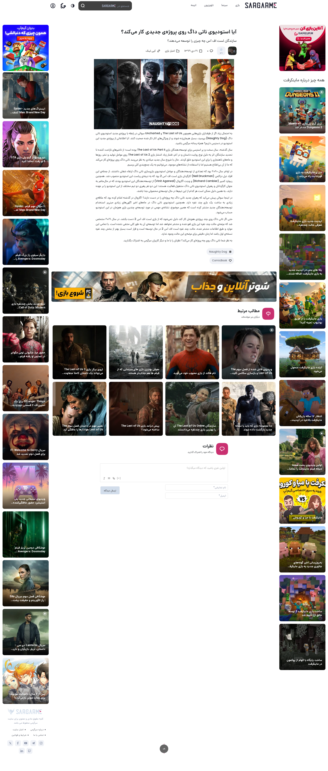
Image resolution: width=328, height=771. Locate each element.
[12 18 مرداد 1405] (302, 208)
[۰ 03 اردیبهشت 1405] (136, 409)
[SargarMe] (29, 711)
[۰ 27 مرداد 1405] (26, 437)
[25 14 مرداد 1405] (302, 257)
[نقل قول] (109, 478)
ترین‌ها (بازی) (151, 363)
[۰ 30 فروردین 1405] (79, 409)
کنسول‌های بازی (36, 492)
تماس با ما (38, 735)
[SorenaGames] (11, 711)
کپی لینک (151, 51)
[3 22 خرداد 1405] (249, 409)
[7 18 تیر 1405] (302, 403)
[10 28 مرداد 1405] (26, 144)
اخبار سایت (18, 729)
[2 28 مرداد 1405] (26, 290)
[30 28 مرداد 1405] (26, 681)
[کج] (104, 478)
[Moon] (72, 5)
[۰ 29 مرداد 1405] (302, 110)
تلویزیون (209, 5)
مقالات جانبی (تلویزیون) (32, 590)
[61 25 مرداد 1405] (26, 534)
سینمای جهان (37, 102)
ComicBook (219, 260)
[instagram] (41, 743)
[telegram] (33, 743)
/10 (221, 53)
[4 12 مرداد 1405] (302, 305)
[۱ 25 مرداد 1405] (26, 583)
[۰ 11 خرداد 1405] (302, 452)
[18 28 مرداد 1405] (26, 242)
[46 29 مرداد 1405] (26, 193)
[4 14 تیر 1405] (79, 352)
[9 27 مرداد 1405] (26, 388)
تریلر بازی (316, 117)
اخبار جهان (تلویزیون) (260, 363)
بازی (237, 5)
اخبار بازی (316, 166)
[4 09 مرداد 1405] (192, 352)
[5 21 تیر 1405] (136, 352)
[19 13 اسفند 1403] (302, 500)
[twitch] (29, 751)
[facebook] (18, 743)
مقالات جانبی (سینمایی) (32, 200)
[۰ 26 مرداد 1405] (26, 632)
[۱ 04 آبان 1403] (302, 647)
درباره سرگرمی (37, 729)
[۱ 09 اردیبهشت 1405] (192, 409)
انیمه (193, 5)
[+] (119, 478)
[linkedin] (22, 751)
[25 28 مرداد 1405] (26, 95)
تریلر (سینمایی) (313, 458)
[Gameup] (63, 5)
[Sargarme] (261, 5)
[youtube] (26, 743)
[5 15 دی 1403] (302, 598)
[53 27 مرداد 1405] (26, 339)
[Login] (52, 6)
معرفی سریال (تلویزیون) (32, 395)
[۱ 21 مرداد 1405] (302, 159)
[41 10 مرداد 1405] (302, 354)
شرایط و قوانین (19, 735)
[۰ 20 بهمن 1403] (302, 549)
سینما (224, 5)
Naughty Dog (218, 251)
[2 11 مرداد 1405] (249, 352)
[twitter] (10, 743)
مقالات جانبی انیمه (35, 687)
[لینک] (113, 478)
